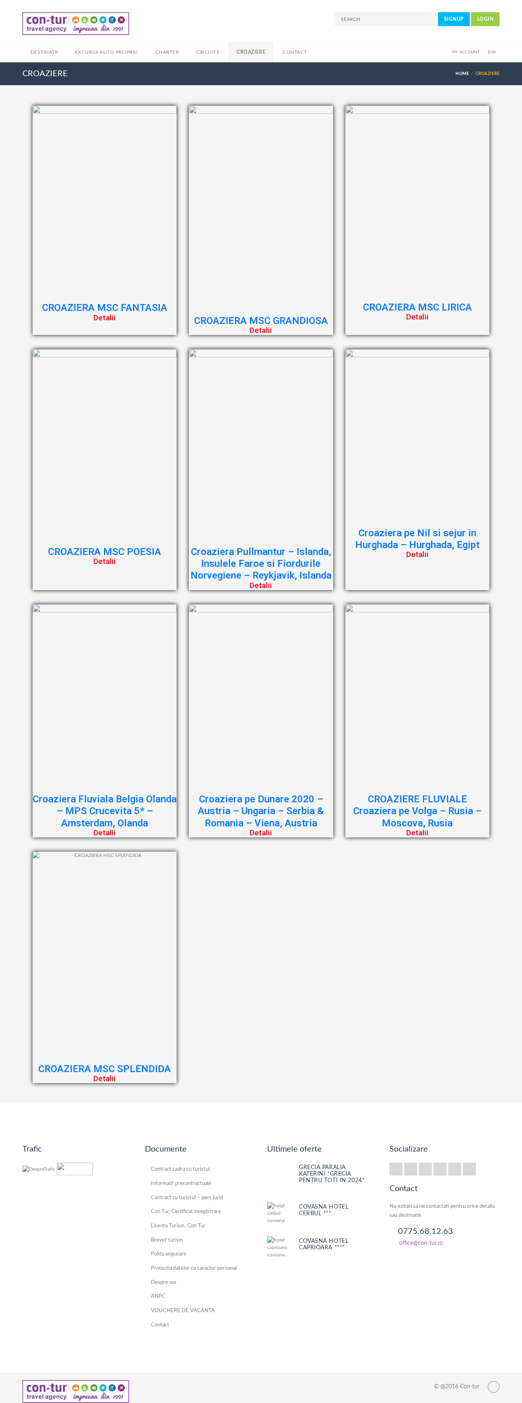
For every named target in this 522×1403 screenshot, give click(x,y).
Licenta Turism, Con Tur (178, 1226)
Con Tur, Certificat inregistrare (186, 1211)
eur (491, 52)
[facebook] (440, 1169)
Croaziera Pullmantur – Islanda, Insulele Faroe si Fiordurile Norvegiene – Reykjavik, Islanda (261, 563)
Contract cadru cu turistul (180, 1169)
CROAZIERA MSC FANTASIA (104, 307)
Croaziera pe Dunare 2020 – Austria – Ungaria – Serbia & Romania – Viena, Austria (261, 811)
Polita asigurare (168, 1254)
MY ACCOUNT (466, 52)
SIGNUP (454, 19)
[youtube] (469, 1169)
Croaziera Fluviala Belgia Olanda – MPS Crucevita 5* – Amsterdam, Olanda (105, 811)
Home (462, 74)
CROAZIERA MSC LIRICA (417, 307)
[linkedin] (454, 1169)
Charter (167, 52)
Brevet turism (167, 1240)
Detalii (104, 317)
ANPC (158, 1296)
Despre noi (163, 1282)
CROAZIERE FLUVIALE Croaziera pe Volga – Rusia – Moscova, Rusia (417, 811)
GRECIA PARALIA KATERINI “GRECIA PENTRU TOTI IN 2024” (331, 1174)
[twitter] (410, 1169)
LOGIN (485, 19)
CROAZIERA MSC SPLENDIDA (104, 1069)
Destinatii (44, 52)
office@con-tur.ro (421, 1243)
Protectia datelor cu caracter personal (194, 1268)
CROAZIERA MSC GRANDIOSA (261, 320)
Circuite (207, 52)
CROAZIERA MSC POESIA (104, 551)
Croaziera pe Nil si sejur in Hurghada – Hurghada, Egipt (417, 539)
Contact (295, 52)
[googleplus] (425, 1169)
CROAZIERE (251, 52)
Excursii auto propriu (106, 52)
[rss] (396, 1169)
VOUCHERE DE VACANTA (183, 1310)
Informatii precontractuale (181, 1183)
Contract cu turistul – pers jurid (187, 1197)
